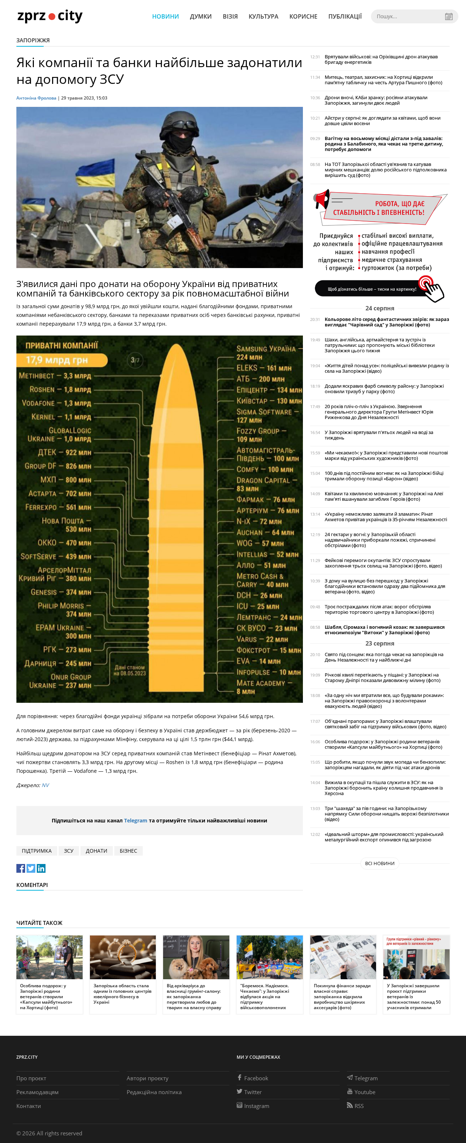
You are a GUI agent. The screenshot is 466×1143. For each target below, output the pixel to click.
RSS (359, 1105)
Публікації (345, 16)
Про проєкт (31, 1078)
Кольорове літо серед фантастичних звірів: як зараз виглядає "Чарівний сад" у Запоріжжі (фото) (387, 322)
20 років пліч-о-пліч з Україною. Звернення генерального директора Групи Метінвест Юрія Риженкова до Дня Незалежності (379, 412)
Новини (165, 16)
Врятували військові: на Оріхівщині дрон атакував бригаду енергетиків (381, 59)
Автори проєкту (148, 1078)
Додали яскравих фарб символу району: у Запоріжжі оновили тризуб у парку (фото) (384, 388)
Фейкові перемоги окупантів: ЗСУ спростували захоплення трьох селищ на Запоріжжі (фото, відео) (383, 563)
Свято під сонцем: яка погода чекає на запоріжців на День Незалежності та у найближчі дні (384, 657)
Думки (201, 16)
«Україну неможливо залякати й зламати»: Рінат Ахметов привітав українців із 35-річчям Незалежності (386, 516)
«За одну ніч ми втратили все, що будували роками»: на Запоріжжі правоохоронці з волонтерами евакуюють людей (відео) (384, 701)
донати (96, 850)
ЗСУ (69, 850)
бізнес (128, 850)
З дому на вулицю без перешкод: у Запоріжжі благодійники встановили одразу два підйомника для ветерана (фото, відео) (385, 586)
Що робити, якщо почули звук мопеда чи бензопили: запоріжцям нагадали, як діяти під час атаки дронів (385, 764)
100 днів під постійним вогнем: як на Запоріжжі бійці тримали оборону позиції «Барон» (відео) (384, 475)
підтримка (37, 850)
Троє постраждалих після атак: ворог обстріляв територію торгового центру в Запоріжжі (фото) (379, 609)
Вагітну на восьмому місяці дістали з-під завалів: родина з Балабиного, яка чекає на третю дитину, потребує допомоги (384, 144)
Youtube (365, 1092)
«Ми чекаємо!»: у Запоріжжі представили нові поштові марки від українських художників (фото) (386, 455)
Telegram (135, 820)
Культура (264, 16)
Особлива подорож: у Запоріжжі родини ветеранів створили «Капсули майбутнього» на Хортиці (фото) (383, 744)
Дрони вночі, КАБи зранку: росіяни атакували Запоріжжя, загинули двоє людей (376, 100)
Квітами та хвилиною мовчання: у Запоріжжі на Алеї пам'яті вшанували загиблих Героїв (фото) (384, 496)
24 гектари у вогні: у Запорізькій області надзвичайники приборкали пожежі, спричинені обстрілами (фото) (380, 540)
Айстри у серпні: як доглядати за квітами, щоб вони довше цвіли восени (383, 120)
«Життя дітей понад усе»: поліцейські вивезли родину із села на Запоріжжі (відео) (387, 368)
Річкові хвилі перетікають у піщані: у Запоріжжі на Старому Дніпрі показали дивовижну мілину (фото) (383, 677)
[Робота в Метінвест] (380, 245)
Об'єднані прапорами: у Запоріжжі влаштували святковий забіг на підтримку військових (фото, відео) (385, 723)
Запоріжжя (33, 40)
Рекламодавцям (37, 1092)
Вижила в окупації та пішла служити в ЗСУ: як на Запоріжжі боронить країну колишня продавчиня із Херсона (384, 788)
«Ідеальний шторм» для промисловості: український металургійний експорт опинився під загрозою (384, 837)
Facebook (256, 1078)
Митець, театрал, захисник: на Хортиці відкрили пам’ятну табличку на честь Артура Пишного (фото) (383, 79)
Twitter (253, 1092)
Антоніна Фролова (36, 98)
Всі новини (380, 863)
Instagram (256, 1105)
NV (45, 785)
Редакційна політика (154, 1092)
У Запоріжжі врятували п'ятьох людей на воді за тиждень (379, 435)
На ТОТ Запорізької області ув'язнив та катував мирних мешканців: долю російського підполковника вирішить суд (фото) (386, 170)
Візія (230, 16)
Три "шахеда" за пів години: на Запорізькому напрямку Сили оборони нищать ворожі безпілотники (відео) (387, 814)
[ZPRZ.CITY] (49, 16)
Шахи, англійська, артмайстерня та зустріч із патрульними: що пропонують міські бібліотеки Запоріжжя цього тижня (380, 345)
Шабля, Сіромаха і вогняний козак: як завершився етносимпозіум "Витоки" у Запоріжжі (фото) (385, 629)
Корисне (303, 16)
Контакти (28, 1105)
